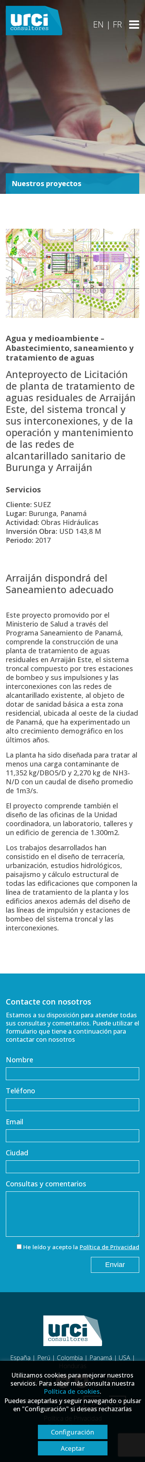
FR (117, 24)
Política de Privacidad (109, 1247)
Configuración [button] (72, 1431)
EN (98, 24)
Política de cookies (72, 1391)
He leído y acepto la (81, 1247)
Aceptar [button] (73, 1448)
